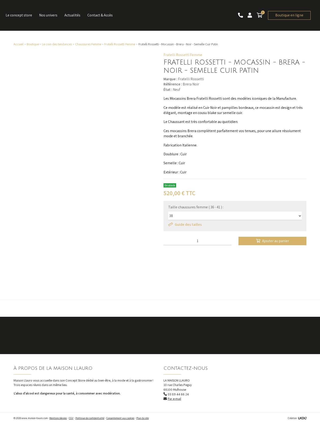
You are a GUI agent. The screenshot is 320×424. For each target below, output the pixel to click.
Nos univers (48, 15)
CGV (71, 418)
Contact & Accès (100, 15)
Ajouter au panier (275, 240)
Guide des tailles (188, 224)
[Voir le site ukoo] (302, 418)
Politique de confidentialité (89, 418)
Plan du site (142, 418)
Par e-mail (174, 399)
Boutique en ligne (289, 15)
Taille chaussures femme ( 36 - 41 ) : (195, 207)
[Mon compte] (250, 15)
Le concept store (19, 15)
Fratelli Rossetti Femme (183, 54)
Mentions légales (58, 418)
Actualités (72, 15)
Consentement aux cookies (120, 418)
